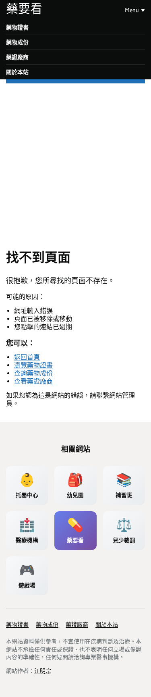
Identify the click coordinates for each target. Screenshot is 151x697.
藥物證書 (17, 27)
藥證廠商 (17, 57)
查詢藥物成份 (33, 373)
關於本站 (17, 72)
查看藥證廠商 (33, 381)
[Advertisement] (75, 163)
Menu (132, 10)
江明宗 (42, 670)
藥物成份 (17, 42)
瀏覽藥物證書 (33, 365)
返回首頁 (27, 357)
